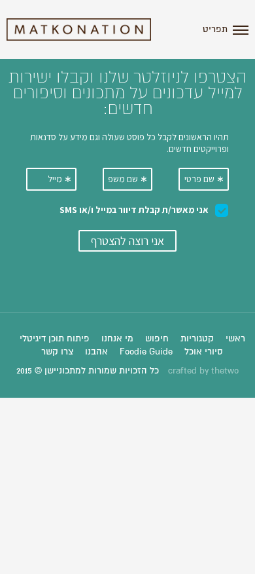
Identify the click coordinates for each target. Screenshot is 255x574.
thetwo (225, 371)
